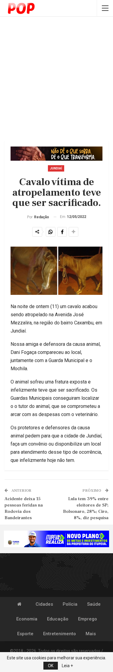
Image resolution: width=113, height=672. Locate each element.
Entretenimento (59, 633)
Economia (26, 619)
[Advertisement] (56, 79)
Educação (57, 619)
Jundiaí (56, 168)
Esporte (25, 633)
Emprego (87, 619)
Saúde (94, 604)
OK (50, 665)
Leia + (67, 666)
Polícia (70, 604)
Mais (91, 633)
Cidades (44, 604)
